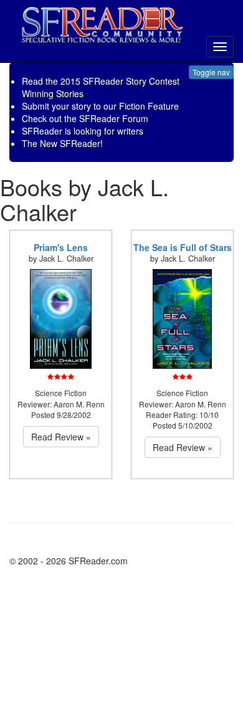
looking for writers (108, 131)
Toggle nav (211, 72)
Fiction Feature (149, 106)
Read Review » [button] (61, 436)
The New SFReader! (62, 143)
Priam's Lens (61, 247)
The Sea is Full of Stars (182, 247)
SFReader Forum (113, 118)
